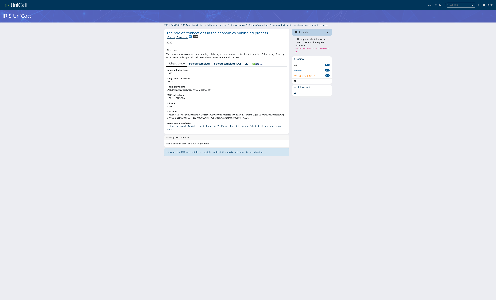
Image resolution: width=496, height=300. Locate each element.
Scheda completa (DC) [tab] (227, 63)
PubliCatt (175, 25)
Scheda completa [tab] (199, 63)
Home (430, 5)
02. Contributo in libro (193, 25)
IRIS (166, 25)
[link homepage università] (16, 5)
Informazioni (303, 32)
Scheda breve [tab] (176, 63)
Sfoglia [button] (438, 5)
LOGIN (490, 5)
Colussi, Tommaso (177, 37)
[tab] (246, 63)
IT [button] (478, 5)
